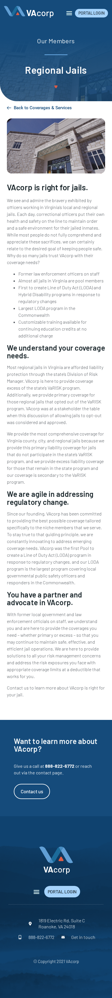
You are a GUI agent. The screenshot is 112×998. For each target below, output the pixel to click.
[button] (69, 13)
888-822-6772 (59, 766)
